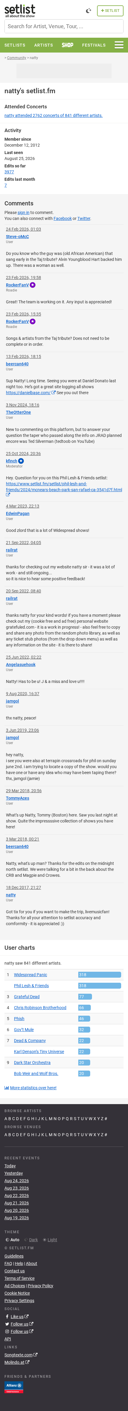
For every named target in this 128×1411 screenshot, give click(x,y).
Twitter (83, 218)
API (7, 1339)
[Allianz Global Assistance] (13, 1387)
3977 (9, 171)
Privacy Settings (19, 1300)
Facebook (63, 218)
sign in (23, 212)
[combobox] (64, 26)
